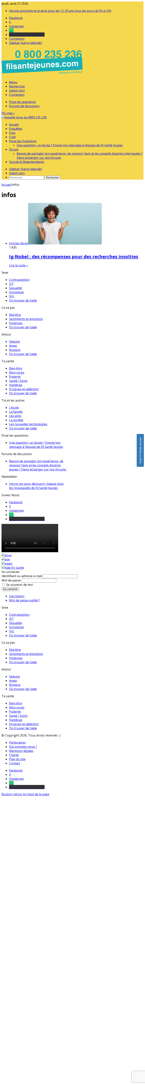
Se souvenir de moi (19, 585)
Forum (13, 149)
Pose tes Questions (22, 141)
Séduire (14, 341)
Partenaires (17, 742)
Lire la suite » (18, 265)
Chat (12, 137)
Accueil (14, 124)
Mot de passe (11, 580)
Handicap (15, 385)
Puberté (15, 377)
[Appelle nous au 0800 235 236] (43, 75)
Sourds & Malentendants (26, 162)
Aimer (13, 346)
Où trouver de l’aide (23, 300)
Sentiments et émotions (26, 319)
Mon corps (16, 372)
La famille (16, 412)
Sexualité (15, 288)
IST (11, 284)
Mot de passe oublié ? (24, 600)
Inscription (16, 596)
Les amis (15, 416)
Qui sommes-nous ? (23, 747)
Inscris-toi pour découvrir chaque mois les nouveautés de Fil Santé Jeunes (36, 486)
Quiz (12, 133)
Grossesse (16, 292)
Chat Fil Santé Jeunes (140, 450)
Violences (15, 323)
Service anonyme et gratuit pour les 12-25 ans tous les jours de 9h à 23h (60, 11)
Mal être (15, 315)
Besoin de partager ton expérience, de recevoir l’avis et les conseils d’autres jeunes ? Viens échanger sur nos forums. (37, 465)
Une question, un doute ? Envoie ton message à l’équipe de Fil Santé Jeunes (70, 145)
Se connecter (10, 589)
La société (16, 420)
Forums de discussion (24, 106)
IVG (11, 296)
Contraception (19, 280)
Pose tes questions (22, 102)
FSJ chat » (8, 113)
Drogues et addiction (24, 389)
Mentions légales (21, 751)
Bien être (15, 368)
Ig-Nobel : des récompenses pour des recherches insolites (73, 256)
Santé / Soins (18, 381)
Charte (14, 755)
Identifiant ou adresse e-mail (22, 576)
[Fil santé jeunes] (24, 117)
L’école (14, 407)
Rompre (14, 350)
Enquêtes (15, 129)
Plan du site (17, 759)
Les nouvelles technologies (28, 424)
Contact (14, 763)
